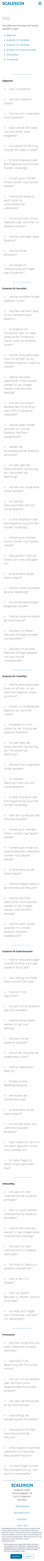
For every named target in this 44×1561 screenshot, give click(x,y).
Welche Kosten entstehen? (15, 252)
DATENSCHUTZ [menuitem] (22, 1513)
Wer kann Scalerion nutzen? (18, 101)
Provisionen (12, 59)
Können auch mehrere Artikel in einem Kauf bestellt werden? (21, 182)
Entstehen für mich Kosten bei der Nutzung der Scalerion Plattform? (20, 728)
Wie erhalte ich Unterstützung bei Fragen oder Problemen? (19, 269)
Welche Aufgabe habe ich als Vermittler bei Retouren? (21, 885)
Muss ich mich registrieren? (15, 994)
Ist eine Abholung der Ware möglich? (19, 575)
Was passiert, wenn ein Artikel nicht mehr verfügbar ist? (21, 559)
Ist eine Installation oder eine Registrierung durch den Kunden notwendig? (21, 164)
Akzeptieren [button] (16, 1556)
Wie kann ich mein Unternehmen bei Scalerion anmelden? (20, 1195)
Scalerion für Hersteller (17, 40)
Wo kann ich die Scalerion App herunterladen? (22, 1008)
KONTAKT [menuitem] (22, 1519)
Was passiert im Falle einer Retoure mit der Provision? (19, 1433)
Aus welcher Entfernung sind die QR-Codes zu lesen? (21, 148)
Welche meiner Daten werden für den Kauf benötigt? (19, 1024)
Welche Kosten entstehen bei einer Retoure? (22, 618)
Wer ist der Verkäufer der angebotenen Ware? (21, 1054)
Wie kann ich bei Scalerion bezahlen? (16, 1040)
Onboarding (12, 54)
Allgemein (11, 35)
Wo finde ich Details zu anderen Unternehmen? (20, 1266)
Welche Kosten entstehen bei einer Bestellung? (22, 590)
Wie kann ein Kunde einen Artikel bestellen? (22, 115)
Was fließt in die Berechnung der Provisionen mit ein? (21, 1364)
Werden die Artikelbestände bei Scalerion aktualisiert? (21, 450)
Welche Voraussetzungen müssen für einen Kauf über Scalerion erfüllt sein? (21, 963)
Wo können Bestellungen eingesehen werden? (21, 604)
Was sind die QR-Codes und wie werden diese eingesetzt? (20, 131)
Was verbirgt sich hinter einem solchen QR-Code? (20, 979)
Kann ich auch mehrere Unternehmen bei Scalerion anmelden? (20, 1214)
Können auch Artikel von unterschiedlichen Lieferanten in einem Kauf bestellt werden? (22, 853)
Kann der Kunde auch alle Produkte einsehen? (22, 817)
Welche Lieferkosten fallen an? (18, 1069)
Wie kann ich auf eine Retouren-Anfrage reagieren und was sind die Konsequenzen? (20, 654)
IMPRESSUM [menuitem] (22, 1506)
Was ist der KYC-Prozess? (16, 1280)
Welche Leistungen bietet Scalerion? (21, 238)
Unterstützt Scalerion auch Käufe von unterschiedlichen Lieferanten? (19, 202)
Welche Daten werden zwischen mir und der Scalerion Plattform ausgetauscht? (19, 430)
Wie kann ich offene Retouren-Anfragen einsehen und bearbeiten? (21, 634)
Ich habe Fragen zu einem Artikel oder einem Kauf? (19, 1164)
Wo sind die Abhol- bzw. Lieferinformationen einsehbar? (20, 1127)
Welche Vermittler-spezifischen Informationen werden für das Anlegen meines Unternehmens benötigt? (20, 906)
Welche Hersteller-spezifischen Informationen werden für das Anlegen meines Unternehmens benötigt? (20, 385)
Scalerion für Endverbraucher (21, 49)
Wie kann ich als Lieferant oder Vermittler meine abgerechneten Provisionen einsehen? (22, 1385)
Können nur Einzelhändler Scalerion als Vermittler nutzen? (22, 710)
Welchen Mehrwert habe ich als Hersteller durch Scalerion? (21, 315)
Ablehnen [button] (28, 1556)
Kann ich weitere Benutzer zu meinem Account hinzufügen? (22, 1296)
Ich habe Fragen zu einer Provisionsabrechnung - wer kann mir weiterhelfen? (21, 1469)
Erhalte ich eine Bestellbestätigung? (16, 1083)
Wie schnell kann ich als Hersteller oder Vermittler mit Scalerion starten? (21, 222)
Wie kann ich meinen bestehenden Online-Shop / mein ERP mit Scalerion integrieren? (20, 408)
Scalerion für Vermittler (18, 45)
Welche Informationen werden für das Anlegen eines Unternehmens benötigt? (22, 1232)
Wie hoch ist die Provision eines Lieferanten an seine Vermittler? (22, 1346)
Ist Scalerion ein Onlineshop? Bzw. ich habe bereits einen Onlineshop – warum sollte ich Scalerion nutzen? (20, 337)
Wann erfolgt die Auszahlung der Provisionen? (21, 1417)
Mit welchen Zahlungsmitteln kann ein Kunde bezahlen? (19, 505)
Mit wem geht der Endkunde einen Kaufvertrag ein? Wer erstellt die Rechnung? (21, 471)
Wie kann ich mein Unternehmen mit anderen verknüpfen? (20, 1250)
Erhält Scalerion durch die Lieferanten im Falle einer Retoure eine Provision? (22, 1451)
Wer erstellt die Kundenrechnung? (15, 1097)
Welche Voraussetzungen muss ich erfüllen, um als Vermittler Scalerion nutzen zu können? (21, 690)
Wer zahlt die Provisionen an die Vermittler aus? (21, 1403)
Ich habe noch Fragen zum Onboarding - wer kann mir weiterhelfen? (20, 1315)
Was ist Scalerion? (20, 89)
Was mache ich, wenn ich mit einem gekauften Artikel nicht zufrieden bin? (22, 1146)
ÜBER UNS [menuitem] (22, 1525)
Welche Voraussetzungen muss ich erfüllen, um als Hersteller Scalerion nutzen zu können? (22, 360)
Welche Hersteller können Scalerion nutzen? (22, 298)
